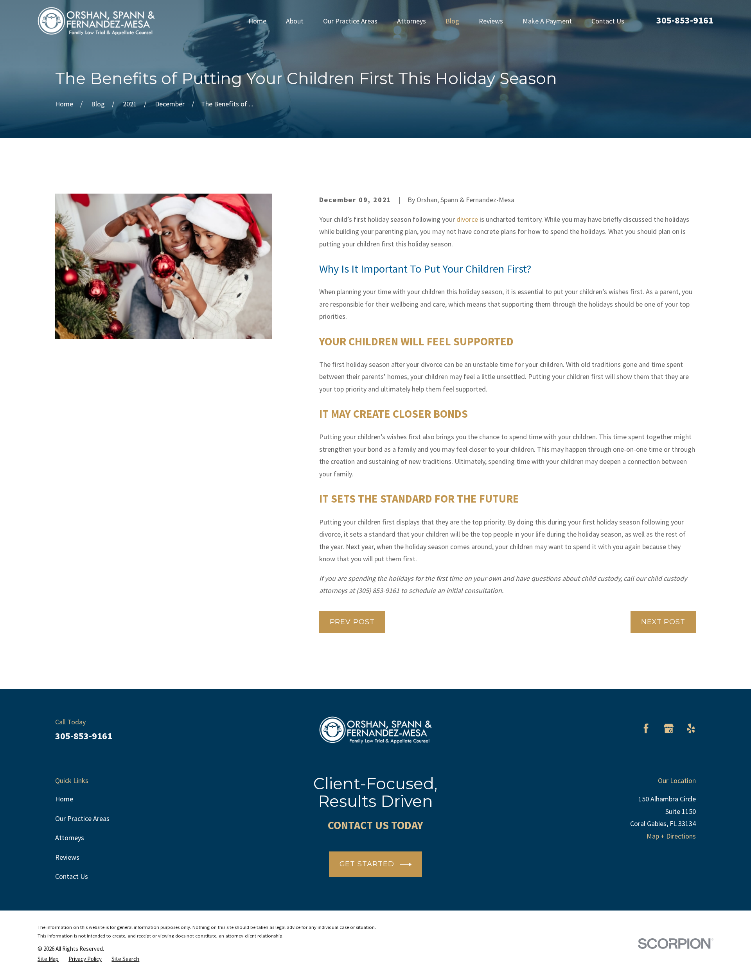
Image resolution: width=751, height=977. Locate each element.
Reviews (67, 857)
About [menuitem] (295, 20)
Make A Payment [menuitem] (547, 20)
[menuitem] (48, 959)
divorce (467, 219)
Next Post (663, 622)
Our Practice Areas (82, 818)
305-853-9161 (684, 20)
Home (64, 798)
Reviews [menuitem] (491, 20)
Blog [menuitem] (452, 20)
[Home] (96, 21)
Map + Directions (671, 836)
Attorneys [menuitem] (411, 20)
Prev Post (352, 622)
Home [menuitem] (257, 20)
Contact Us (71, 876)
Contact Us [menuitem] (607, 20)
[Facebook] (646, 728)
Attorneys (69, 837)
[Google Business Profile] (669, 728)
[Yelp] (691, 728)
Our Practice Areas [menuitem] (350, 20)
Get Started (367, 864)
